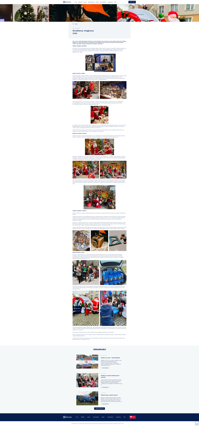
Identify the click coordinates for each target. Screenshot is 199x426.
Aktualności (110, 2)
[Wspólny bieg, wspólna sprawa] (87, 398)
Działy (97, 2)
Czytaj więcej (105, 367)
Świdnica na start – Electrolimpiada (110, 357)
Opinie (85, 2)
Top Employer (103, 2)
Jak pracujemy (91, 2)
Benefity (80, 2)
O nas (76, 2)
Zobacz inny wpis (100, 408)
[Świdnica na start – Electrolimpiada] (87, 362)
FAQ (115, 2)
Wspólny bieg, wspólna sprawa (109, 395)
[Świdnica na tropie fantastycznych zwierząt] (87, 380)
